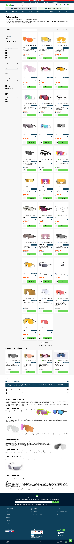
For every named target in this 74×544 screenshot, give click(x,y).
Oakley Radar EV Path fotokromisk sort (27, 220)
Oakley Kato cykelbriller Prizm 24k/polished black (60, 191)
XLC (50, 21)
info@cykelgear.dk (7, 542)
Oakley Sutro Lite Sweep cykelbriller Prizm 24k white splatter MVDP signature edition (60, 51)
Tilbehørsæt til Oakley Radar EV (44, 163)
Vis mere (7, 58)
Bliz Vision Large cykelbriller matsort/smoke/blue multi (59, 365)
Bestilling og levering (9, 512)
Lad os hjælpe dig (9, 508)
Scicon (48, 21)
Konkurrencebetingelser (62, 511)
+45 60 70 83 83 (7, 541)
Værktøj (30, 11)
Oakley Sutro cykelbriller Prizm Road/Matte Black (44, 108)
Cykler (6, 11)
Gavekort (7, 522)
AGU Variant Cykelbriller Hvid (44, 274)
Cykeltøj (37, 11)
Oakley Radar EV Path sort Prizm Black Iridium (28, 136)
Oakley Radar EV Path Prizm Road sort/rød (44, 220)
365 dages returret (9, 514)
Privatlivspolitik (60, 512)
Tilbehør (23, 11)
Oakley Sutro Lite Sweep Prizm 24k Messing (28, 275)
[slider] (5, 105)
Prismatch (7, 520)
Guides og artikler (9, 509)
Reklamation (8, 517)
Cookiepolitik (59, 514)
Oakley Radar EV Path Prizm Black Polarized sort (28, 247)
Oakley (55, 21)
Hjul (44, 11)
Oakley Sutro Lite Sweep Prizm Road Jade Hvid (28, 108)
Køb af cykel (7, 525)
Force (58, 21)
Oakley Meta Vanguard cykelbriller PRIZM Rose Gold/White (27, 365)
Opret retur (7, 515)
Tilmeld (55, 501)
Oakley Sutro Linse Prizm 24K (28, 302)
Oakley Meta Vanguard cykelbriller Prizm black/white (60, 136)
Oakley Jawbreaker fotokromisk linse (44, 303)
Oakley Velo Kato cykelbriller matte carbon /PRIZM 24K (44, 50)
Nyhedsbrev (33, 515)
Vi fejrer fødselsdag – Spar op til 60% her (37, 0)
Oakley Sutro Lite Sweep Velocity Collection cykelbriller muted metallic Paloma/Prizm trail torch (60, 304)
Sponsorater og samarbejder (37, 514)
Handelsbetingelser (61, 509)
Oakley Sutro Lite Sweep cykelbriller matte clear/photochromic (59, 108)
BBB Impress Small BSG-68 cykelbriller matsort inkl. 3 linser (60, 275)
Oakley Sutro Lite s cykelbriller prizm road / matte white (44, 191)
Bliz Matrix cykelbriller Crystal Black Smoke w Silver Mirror (28, 164)
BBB (52, 21)
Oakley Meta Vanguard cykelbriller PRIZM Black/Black (60, 247)
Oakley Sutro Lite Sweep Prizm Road (60, 164)
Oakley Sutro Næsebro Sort (60, 218)
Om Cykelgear (34, 508)
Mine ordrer (7, 511)
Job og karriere (34, 509)
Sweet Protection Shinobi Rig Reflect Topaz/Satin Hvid (28, 50)
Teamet (32, 512)
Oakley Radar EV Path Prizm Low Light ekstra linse (28, 80)
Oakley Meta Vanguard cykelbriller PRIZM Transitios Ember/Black (44, 80)
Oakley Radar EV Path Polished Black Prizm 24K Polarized (60, 80)
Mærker (51, 11)
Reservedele (14, 11)
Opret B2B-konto (60, 515)
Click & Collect (8, 523)
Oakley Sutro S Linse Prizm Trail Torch (44, 332)
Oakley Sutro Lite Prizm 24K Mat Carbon (28, 332)
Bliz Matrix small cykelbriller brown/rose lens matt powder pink (44, 247)
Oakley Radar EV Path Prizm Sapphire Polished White (44, 136)
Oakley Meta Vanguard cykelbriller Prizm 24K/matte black (28, 191)
